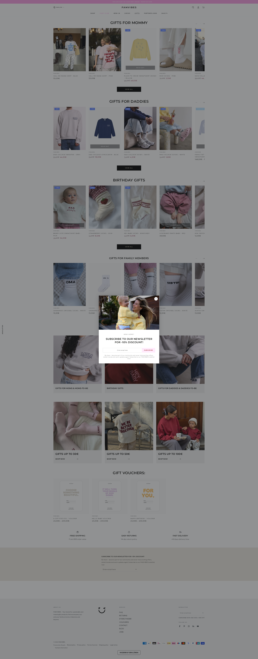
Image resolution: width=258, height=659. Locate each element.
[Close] (156, 299)
